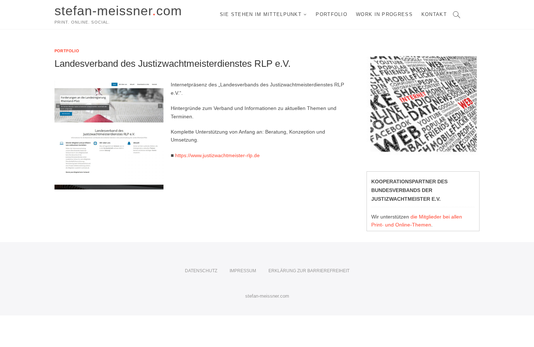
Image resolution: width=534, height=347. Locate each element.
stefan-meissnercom (118, 10)
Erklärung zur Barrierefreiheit (308, 270)
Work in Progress (384, 14)
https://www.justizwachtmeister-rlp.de (217, 155)
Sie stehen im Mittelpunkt (261, 14)
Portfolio (331, 14)
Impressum (243, 270)
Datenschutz (201, 270)
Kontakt (434, 14)
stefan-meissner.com (267, 296)
